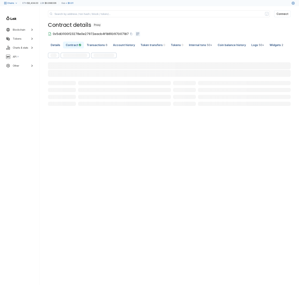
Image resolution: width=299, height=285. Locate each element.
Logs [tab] (257, 45)
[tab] (73, 45)
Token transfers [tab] (153, 45)
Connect (282, 14)
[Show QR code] (138, 34)
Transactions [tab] (97, 45)
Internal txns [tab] (200, 45)
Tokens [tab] (177, 45)
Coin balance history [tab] (232, 45)
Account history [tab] (124, 45)
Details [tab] (55, 45)
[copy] (132, 34)
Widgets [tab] (276, 45)
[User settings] (293, 3)
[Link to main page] (11, 18)
